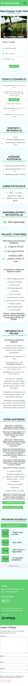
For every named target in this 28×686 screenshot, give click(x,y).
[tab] (14, 525)
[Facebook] (3, 601)
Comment (3, 636)
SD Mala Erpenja (10, 3)
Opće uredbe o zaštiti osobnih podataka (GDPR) (12, 608)
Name (2, 656)
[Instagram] (8, 601)
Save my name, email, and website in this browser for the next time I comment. (12, 676)
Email (2, 662)
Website (2, 668)
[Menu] (24, 3)
